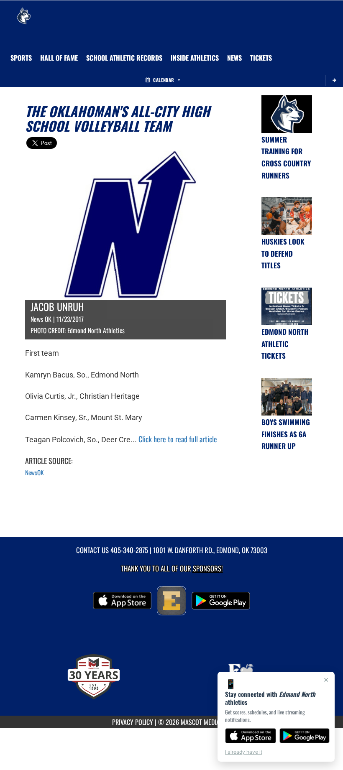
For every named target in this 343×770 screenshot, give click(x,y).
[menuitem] (234, 57)
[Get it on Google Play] (304, 735)
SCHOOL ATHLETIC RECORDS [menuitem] (124, 58)
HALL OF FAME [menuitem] (59, 58)
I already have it (243, 752)
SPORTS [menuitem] (21, 58)
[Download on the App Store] (250, 735)
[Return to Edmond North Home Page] (23, 10)
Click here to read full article (177, 438)
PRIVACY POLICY (132, 722)
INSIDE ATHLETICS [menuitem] (195, 58)
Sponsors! (208, 568)
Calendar (163, 79)
